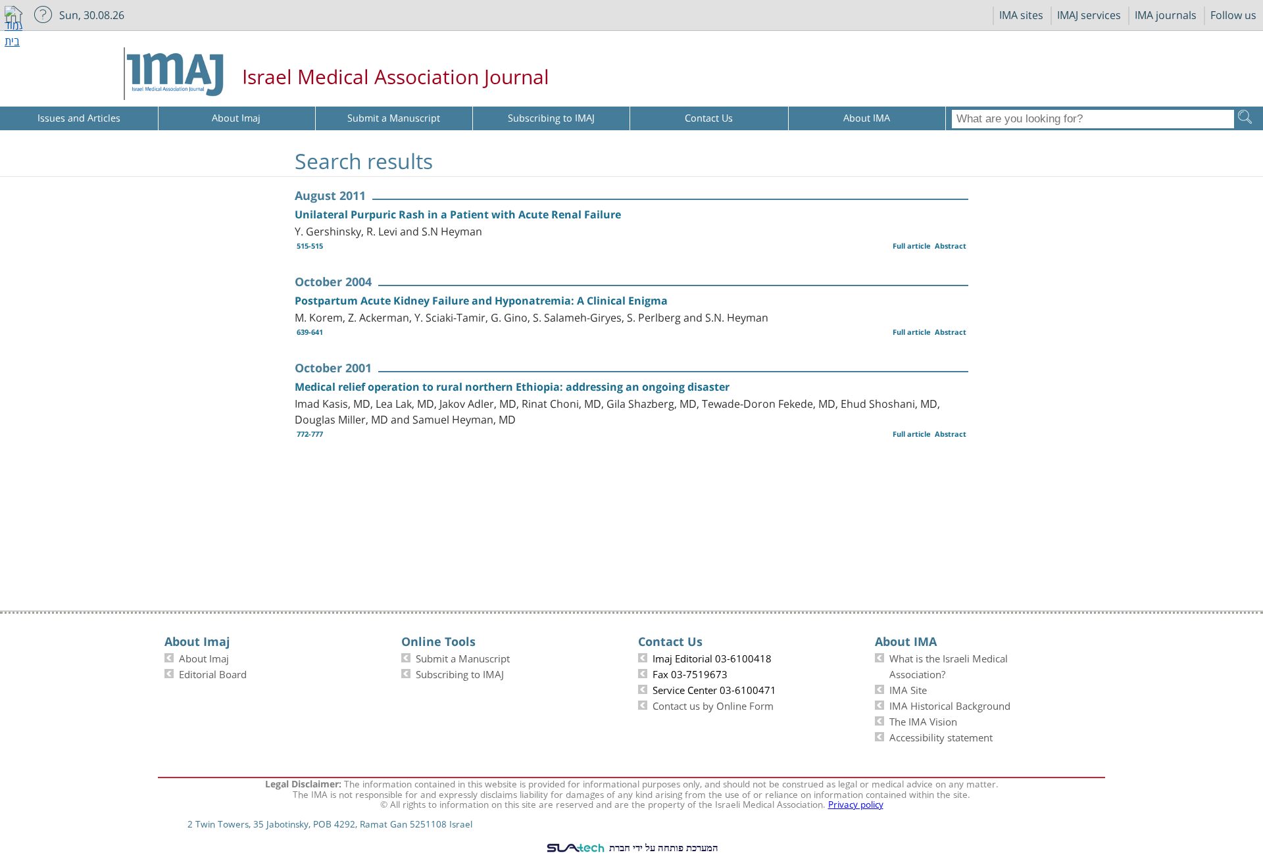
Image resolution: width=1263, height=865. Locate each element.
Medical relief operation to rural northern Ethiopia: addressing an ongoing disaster (512, 387)
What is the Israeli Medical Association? (948, 665)
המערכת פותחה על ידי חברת (662, 847)
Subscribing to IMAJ (460, 673)
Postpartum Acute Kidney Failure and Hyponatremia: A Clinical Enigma (481, 300)
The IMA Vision (923, 720)
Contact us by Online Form (713, 704)
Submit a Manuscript (463, 657)
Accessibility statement (941, 736)
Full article (912, 246)
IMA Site (908, 689)
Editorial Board (213, 673)
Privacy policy (855, 803)
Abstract (950, 246)
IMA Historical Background (949, 704)
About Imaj (204, 657)
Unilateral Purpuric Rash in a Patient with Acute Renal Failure (458, 214)
